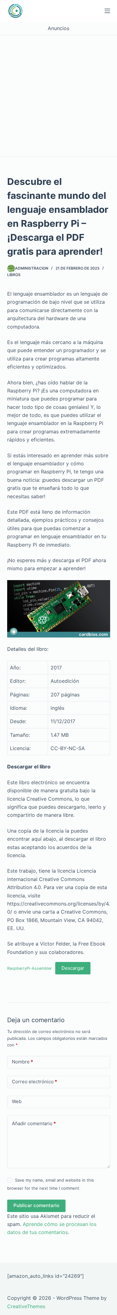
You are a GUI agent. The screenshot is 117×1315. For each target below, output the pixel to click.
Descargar (72, 968)
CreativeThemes (26, 1306)
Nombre (22, 1062)
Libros (14, 274)
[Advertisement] (58, 96)
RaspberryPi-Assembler (29, 968)
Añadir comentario (34, 1123)
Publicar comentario (36, 1205)
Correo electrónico (34, 1082)
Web (17, 1101)
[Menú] (107, 11)
